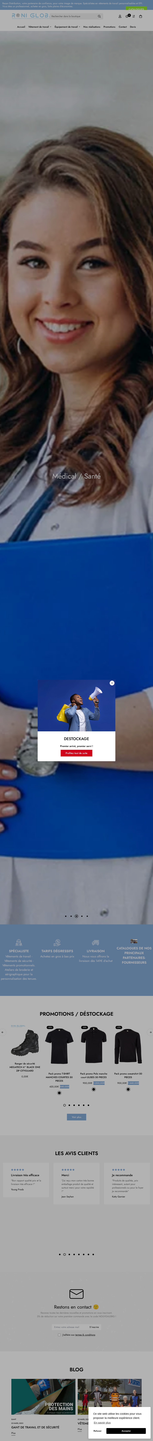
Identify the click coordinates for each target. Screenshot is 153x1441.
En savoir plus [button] (102, 1422)
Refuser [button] (97, 1431)
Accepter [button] (126, 1431)
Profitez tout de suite (76, 753)
